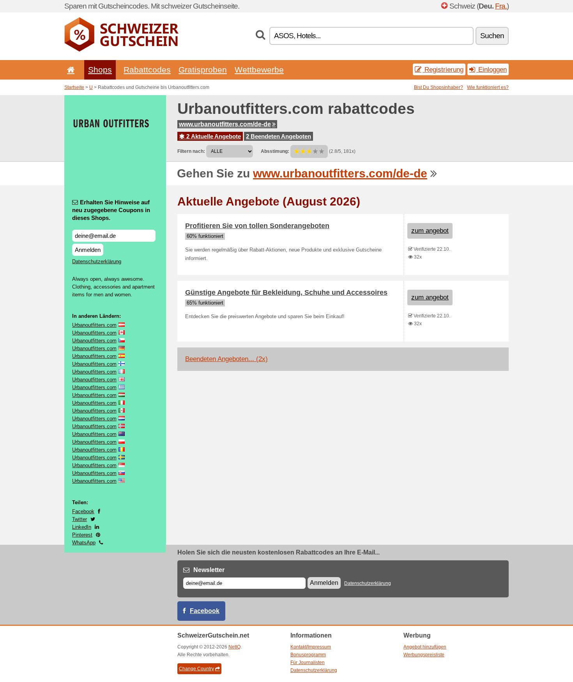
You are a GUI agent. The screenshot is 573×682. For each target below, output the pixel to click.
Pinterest (82, 535)
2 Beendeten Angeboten (278, 136)
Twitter (79, 519)
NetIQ (234, 647)
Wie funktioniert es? (488, 87)
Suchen (492, 36)
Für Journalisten (307, 662)
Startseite (74, 87)
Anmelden (88, 249)
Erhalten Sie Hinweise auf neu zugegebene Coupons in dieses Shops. (111, 210)
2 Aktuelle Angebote (213, 136)
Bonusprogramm (308, 654)
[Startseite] (69, 69)
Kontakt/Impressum (310, 647)
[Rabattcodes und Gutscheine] (121, 50)
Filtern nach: (191, 151)
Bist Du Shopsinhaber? (438, 87)
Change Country (196, 668)
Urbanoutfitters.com (94, 325)
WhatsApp (84, 543)
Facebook (83, 511)
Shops (100, 69)
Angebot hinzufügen (424, 647)
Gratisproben (203, 69)
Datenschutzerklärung (96, 261)
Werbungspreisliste (423, 654)
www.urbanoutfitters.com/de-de (225, 124)
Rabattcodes (147, 69)
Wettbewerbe (259, 69)
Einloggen (491, 69)
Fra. (501, 6)
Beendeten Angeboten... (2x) (226, 359)
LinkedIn (81, 527)
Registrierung (443, 69)
